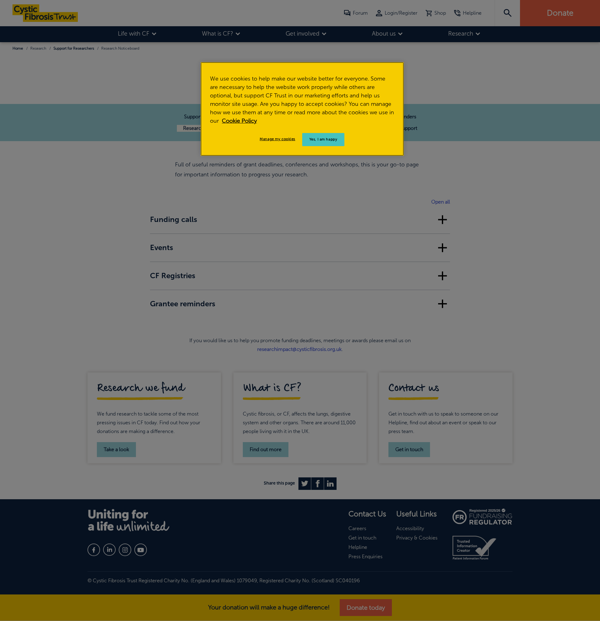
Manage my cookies (277, 139)
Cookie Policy (239, 120)
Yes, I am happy (323, 139)
